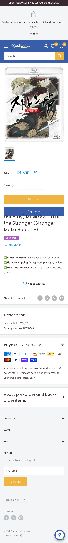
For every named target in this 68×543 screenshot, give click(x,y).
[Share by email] (61, 298)
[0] (61, 46)
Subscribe (15, 482)
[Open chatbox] (59, 535)
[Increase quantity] (41, 185)
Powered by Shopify (13, 535)
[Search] (59, 56)
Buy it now (34, 211)
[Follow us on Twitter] (13, 517)
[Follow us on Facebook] (6, 517)
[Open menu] (6, 46)
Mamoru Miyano (13, 245)
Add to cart (34, 199)
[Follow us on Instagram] (20, 517)
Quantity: (9, 185)
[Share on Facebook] (40, 298)
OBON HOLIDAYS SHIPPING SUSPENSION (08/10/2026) (34, 2)
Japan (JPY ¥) (12, 499)
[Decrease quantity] (21, 185)
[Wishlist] (53, 46)
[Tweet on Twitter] (54, 298)
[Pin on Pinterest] (47, 298)
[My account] (46, 46)
